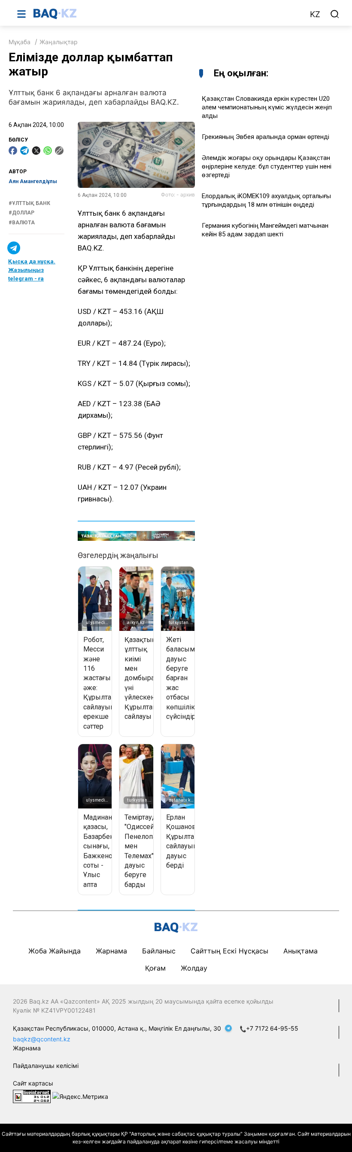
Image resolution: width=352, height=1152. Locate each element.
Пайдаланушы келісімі (46, 1065)
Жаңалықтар (58, 41)
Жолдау (194, 968)
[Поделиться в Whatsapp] (47, 150)
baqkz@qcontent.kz (41, 1039)
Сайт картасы (33, 1083)
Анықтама (300, 951)
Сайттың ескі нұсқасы (229, 951)
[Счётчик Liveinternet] (32, 1095)
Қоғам (155, 968)
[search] (335, 14)
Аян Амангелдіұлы (33, 181)
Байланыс (159, 951)
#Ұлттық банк (29, 203)
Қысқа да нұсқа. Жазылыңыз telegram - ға (31, 270)
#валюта (22, 223)
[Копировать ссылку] (59, 150)
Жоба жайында (54, 951)
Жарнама (111, 951)
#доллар (21, 213)
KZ (315, 14)
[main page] (166, 13)
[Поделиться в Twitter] (36, 150)
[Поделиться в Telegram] (24, 150)
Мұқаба (19, 41)
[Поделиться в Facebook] (13, 150)
